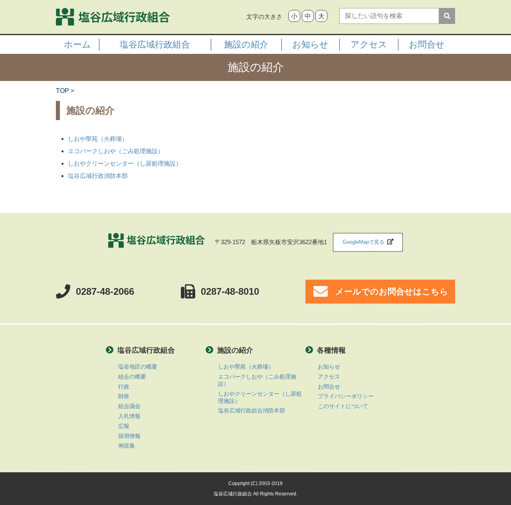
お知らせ (329, 367)
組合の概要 (132, 377)
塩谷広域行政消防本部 (98, 175)
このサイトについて (343, 406)
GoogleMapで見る (363, 242)
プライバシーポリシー (346, 396)
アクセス (329, 377)
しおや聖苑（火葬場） (98, 138)
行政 (123, 387)
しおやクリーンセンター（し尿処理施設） (125, 163)
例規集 (126, 446)
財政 (123, 396)
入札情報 (129, 416)
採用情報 (129, 436)
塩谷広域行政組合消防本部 (251, 411)
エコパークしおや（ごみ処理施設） (116, 151)
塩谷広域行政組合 (156, 242)
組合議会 (129, 406)
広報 (123, 426)
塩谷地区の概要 (137, 367)
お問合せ (427, 44)
